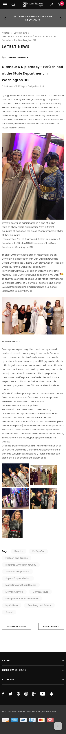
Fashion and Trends (17, 558)
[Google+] (34, 694)
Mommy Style (40, 591)
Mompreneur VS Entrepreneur (22, 598)
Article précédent (16, 626)
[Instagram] (26, 694)
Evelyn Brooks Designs (14, 286)
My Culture (12, 605)
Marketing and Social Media (21, 585)
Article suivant (51, 626)
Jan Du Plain (41, 258)
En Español (38, 551)
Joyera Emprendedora (18, 578)
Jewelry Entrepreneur (17, 571)
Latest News (20, 32)
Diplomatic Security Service (17, 290)
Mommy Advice (14, 591)
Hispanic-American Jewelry (21, 564)
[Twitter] (10, 694)
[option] (33, 18)
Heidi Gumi (18, 274)
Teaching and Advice (39, 605)
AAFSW (28, 243)
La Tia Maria (41, 278)
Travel (9, 612)
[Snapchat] (51, 694)
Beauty (18, 551)
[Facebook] (3, 694)
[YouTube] (42, 694)
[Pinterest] (18, 694)
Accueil (6, 32)
